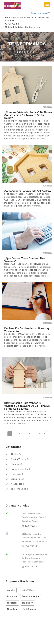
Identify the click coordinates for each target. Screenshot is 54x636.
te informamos (18, 489)
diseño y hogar (19, 459)
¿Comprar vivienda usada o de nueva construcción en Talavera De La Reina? (28, 115)
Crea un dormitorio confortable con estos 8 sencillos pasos (34, 517)
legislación (16, 479)
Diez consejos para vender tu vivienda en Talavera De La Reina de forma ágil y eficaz (27, 406)
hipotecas (16, 474)
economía (16, 464)
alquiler (15, 454)
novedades (16, 484)
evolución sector (19, 469)
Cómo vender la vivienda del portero (27, 191)
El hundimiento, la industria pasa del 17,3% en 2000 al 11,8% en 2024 (34, 538)
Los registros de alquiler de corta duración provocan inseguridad (34, 558)
